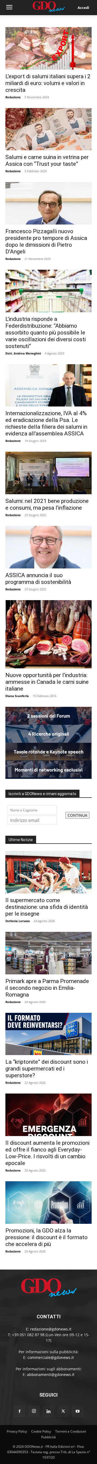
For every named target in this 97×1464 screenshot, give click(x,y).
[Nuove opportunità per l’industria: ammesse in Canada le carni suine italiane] (48, 634)
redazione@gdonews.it (50, 1329)
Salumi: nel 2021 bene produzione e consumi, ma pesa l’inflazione (47, 504)
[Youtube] (77, 1411)
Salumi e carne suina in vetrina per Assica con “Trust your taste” (47, 160)
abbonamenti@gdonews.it (50, 1374)
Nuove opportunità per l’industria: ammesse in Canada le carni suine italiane (47, 682)
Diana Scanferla (17, 696)
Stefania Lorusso (17, 921)
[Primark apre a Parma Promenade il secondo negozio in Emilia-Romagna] (48, 953)
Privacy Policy (17, 1431)
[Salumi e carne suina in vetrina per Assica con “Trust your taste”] (48, 129)
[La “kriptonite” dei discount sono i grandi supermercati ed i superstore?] (48, 1034)
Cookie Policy (41, 1431)
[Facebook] (19, 1411)
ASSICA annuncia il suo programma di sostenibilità (38, 578)
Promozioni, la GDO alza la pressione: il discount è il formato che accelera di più (46, 1237)
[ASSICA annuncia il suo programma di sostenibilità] (48, 547)
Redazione (13, 97)
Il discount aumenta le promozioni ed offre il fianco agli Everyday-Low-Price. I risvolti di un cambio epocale (47, 1153)
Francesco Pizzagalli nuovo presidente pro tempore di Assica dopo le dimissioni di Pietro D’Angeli (46, 241)
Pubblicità (48, 1437)
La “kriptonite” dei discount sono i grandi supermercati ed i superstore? (46, 1069)
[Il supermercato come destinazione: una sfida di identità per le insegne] (48, 872)
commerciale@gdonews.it (50, 1357)
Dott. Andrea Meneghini (23, 353)
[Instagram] (34, 1411)
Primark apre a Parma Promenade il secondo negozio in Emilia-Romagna (47, 988)
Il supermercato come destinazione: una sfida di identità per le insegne (46, 907)
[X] (63, 1411)
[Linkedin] (48, 1411)
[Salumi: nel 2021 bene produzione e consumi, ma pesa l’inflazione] (48, 473)
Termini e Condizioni (70, 1431)
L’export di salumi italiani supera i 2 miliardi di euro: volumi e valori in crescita (48, 83)
